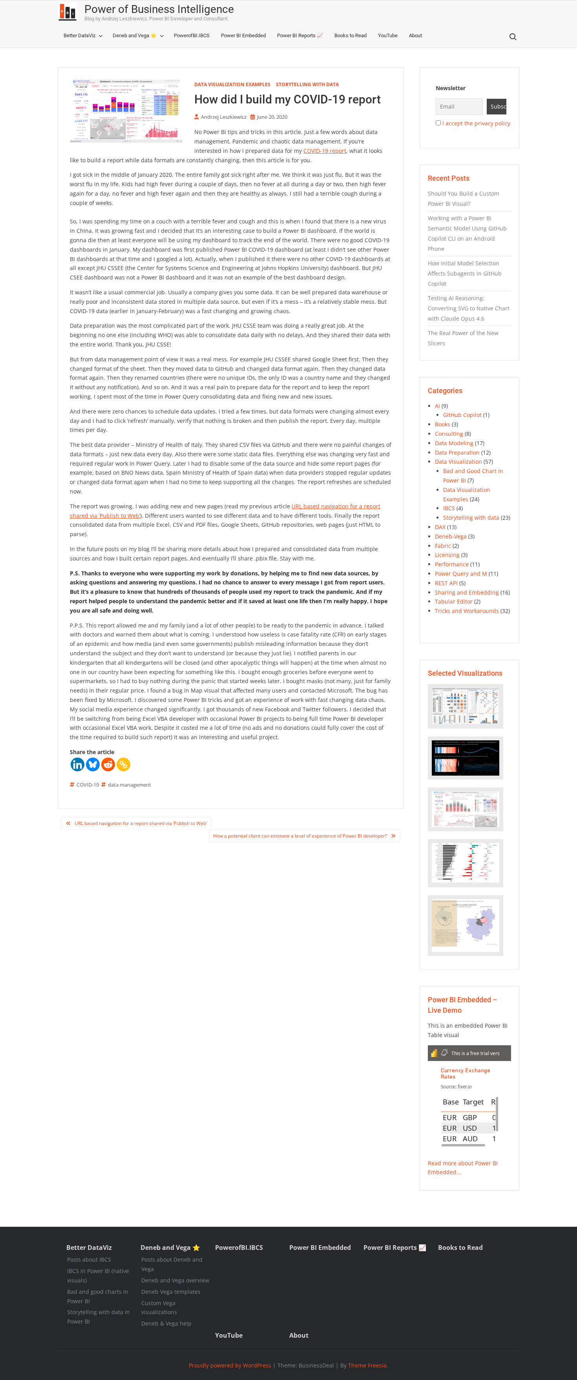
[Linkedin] (77, 764)
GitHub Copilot (462, 415)
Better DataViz (79, 35)
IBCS (449, 508)
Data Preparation (457, 452)
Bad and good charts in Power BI (97, 1296)
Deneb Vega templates (171, 1291)
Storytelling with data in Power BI (98, 1316)
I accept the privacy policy (476, 123)
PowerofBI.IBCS (192, 35)
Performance (452, 564)
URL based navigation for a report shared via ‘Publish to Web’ (141, 823)
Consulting (449, 433)
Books (442, 424)
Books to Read (350, 35)
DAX (440, 527)
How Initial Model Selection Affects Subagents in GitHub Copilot (465, 273)
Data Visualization (458, 461)
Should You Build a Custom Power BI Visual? (463, 198)
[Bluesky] (93, 764)
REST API (446, 583)
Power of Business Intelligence (159, 9)
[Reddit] (108, 764)
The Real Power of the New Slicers (463, 338)
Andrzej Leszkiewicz (224, 116)
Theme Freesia (367, 1365)
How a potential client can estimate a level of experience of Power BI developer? (300, 835)
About (415, 35)
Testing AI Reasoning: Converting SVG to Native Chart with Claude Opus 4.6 (468, 308)
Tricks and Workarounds (467, 611)
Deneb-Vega (451, 536)
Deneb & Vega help (166, 1323)
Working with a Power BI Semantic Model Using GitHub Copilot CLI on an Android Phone (467, 233)
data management (129, 784)
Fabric (443, 545)
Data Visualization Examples (232, 84)
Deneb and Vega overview (175, 1280)
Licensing (447, 555)
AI (437, 406)
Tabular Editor (454, 601)
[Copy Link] (123, 764)
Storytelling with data (307, 84)
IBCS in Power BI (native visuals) (98, 1275)
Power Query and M (461, 573)
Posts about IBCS (89, 1259)
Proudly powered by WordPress (230, 1365)
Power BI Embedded (243, 35)
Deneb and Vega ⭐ (135, 35)
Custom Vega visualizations (159, 1307)
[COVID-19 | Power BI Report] (465, 809)
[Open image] (465, 706)
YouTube (388, 35)
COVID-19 (88, 784)
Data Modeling (454, 443)
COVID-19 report (324, 150)
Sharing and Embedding (467, 592)
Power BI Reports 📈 (300, 35)
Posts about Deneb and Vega (172, 1264)
